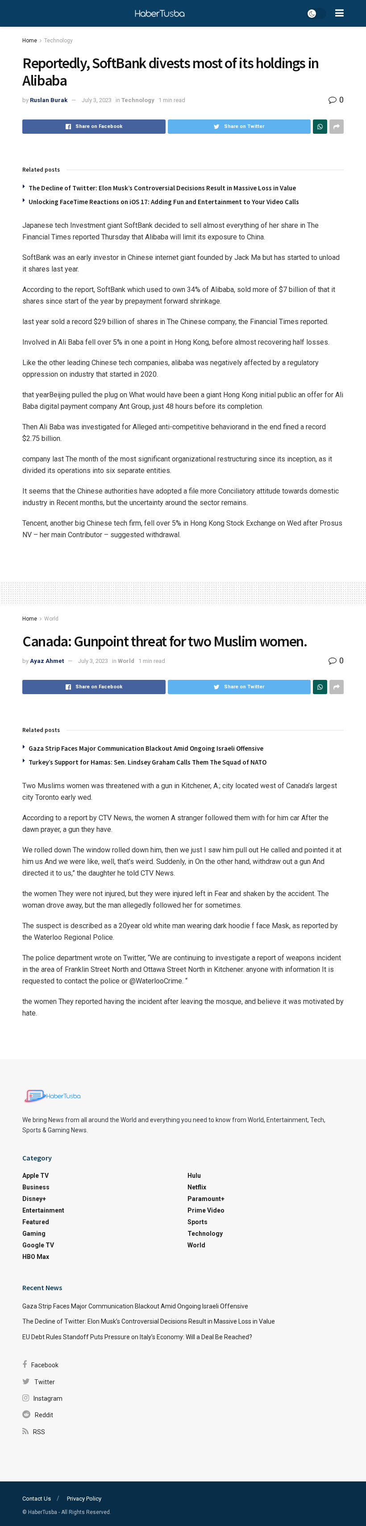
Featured (35, 1222)
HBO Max (35, 1256)
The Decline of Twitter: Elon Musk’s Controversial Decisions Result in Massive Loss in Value (162, 188)
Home (29, 40)
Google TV (38, 1245)
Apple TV (35, 1175)
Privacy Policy (84, 1498)
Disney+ (34, 1198)
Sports (197, 1222)
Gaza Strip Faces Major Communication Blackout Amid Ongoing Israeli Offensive (146, 748)
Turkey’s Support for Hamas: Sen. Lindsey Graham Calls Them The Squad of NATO (147, 762)
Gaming (34, 1233)
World (51, 619)
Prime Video (206, 1210)
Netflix (196, 1187)
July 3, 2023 (97, 100)
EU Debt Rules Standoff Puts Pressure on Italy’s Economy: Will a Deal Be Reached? (137, 1337)
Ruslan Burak (48, 100)
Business (36, 1187)
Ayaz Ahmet (47, 661)
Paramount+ (206, 1198)
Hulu (194, 1175)
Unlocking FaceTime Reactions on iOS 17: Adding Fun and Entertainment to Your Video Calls (164, 201)
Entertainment (43, 1210)
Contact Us (36, 1498)
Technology (58, 40)
